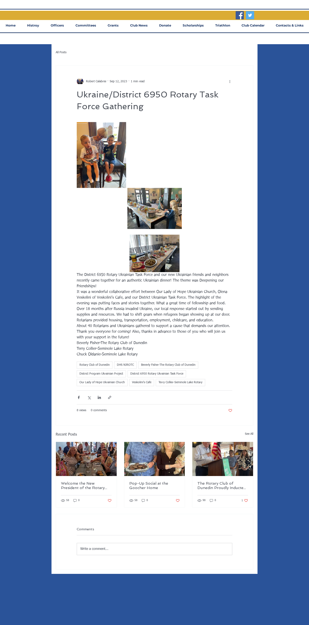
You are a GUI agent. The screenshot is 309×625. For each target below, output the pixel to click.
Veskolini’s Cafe (141, 382)
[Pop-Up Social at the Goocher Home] (154, 459)
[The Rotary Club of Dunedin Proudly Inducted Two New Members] (222, 459)
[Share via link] (110, 397)
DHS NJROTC (125, 364)
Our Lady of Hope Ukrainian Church (102, 382)
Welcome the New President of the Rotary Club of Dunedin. (83, 485)
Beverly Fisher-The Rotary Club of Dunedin (168, 364)
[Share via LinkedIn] (99, 397)
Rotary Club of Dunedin (94, 364)
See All (249, 433)
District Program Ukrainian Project (101, 373)
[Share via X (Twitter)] (89, 397)
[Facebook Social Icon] (240, 15)
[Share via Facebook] (79, 397)
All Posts (61, 52)
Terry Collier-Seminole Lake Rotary (180, 382)
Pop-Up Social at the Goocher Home (148, 485)
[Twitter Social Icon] (250, 15)
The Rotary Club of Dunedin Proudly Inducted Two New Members (221, 485)
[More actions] (229, 81)
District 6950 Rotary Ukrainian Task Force (156, 373)
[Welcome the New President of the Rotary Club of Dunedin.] (86, 459)
